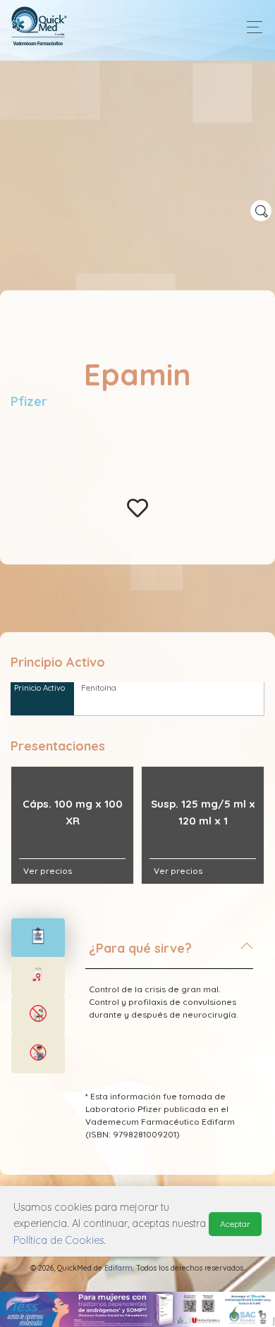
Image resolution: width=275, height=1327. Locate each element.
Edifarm (118, 1268)
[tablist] (38, 937)
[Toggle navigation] (251, 27)
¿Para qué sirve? (140, 948)
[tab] (169, 954)
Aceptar (235, 1223)
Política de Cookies (58, 1240)
